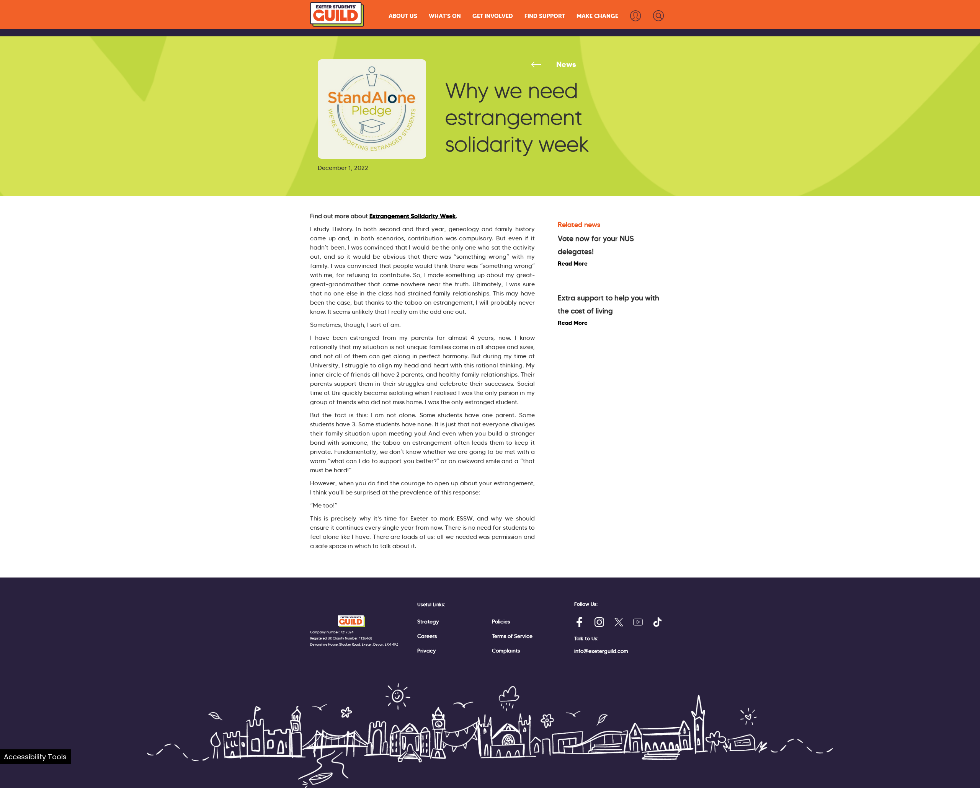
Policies (501, 621)
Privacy (426, 650)
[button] (403, 16)
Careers (427, 636)
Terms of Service (512, 636)
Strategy (428, 621)
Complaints (506, 650)
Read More (573, 263)
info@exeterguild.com (601, 651)
